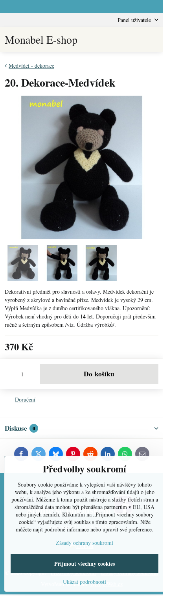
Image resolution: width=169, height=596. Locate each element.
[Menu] (153, 39)
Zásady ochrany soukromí (84, 542)
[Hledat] (116, 39)
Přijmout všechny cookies (84, 563)
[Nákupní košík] (134, 39)
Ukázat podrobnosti (84, 581)
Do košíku (99, 373)
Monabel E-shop (41, 39)
